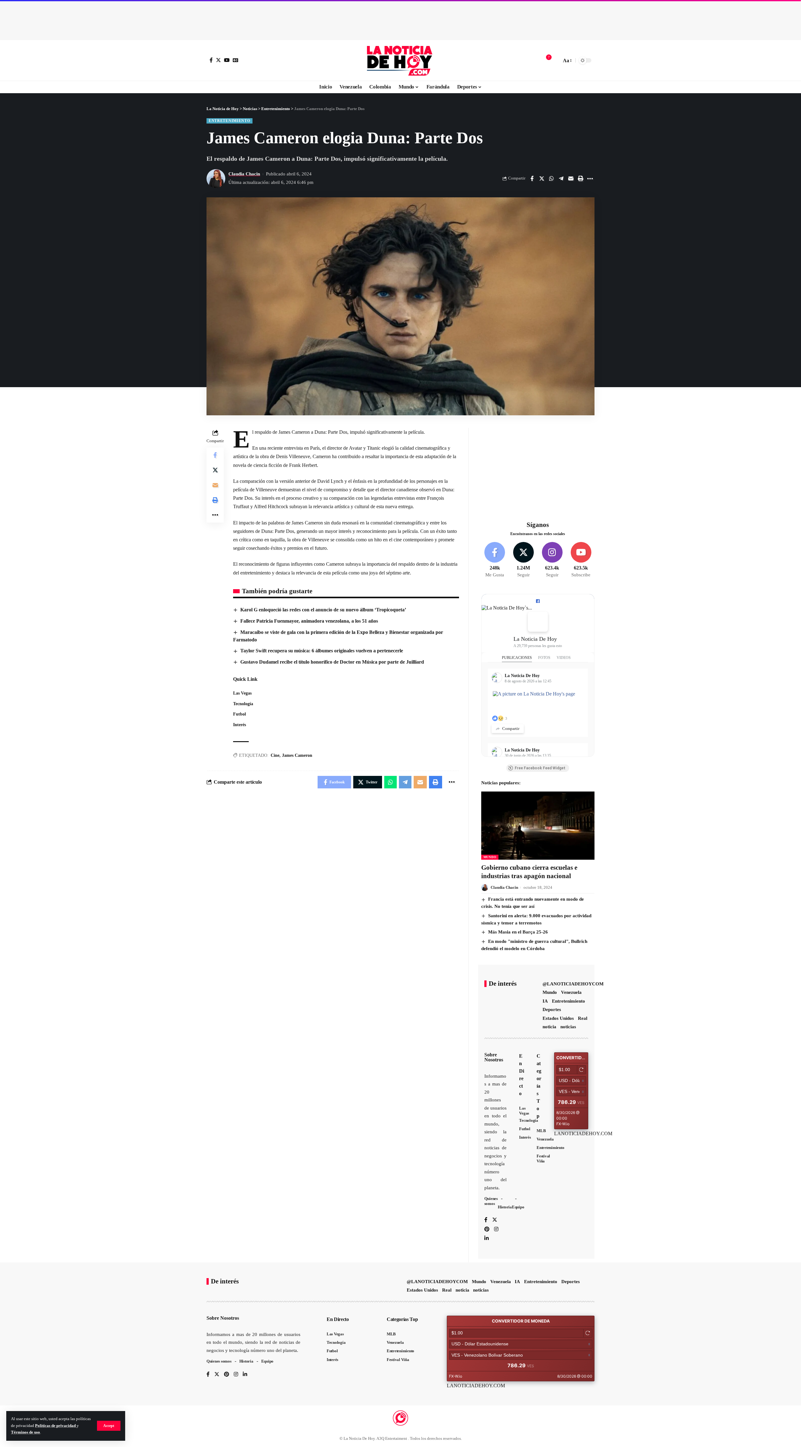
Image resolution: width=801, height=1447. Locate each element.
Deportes (552, 1009)
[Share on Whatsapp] (551, 179)
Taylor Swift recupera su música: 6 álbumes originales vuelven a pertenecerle (321, 650)
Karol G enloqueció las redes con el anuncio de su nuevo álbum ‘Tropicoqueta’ (323, 609)
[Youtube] (580, 560)
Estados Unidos (558, 1018)
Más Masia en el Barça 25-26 (518, 931)
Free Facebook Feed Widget (540, 768)
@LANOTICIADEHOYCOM (573, 983)
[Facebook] (211, 60)
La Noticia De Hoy (535, 639)
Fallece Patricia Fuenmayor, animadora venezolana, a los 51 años (309, 621)
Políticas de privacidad (56, 1426)
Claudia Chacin (244, 173)
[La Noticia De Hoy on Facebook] (538, 622)
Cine (275, 755)
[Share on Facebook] (532, 179)
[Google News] (235, 60)
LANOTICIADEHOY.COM (583, 1133)
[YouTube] (226, 60)
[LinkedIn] (486, 1238)
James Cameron (297, 755)
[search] (555, 60)
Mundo (490, 857)
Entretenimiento (229, 121)
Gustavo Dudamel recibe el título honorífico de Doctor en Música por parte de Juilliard (332, 662)
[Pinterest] (486, 1229)
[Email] (570, 179)
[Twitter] (218, 60)
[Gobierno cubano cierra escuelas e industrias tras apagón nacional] (537, 825)
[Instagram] (552, 560)
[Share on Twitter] (541, 179)
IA (545, 1001)
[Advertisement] (400, 19)
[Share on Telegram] (561, 179)
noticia (549, 1026)
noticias (568, 1026)
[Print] (580, 179)
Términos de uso (25, 1432)
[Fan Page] (538, 601)
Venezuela (571, 992)
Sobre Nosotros (493, 1057)
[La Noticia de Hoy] (400, 60)
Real (582, 1018)
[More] (590, 179)
